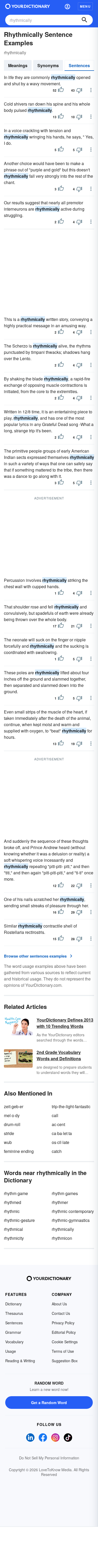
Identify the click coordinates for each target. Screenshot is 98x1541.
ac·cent (58, 1124)
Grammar (13, 1332)
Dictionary (13, 1303)
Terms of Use (63, 1351)
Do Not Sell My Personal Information (49, 1457)
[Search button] (84, 20)
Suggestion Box (65, 1360)
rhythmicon (62, 1238)
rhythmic (12, 1211)
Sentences (79, 65)
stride (9, 1133)
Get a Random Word (49, 1402)
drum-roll (12, 1124)
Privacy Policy (63, 1322)
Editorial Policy (64, 1332)
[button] (67, 6)
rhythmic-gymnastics (71, 1220)
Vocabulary (14, 1341)
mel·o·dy (12, 1115)
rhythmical (13, 1229)
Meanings (17, 65)
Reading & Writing (20, 1360)
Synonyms (48, 65)
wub (8, 1142)
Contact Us (61, 1313)
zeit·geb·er (13, 1106)
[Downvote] (79, 90)
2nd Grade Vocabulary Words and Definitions (59, 1055)
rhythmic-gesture (19, 1220)
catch (57, 1151)
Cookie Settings (65, 1341)
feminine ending (19, 1151)
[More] (91, 90)
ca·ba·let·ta (62, 1133)
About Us (59, 1303)
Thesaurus (14, 1313)
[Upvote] (61, 90)
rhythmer (60, 1202)
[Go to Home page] (27, 6)
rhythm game (16, 1193)
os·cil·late (60, 1142)
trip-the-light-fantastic (71, 1106)
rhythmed (12, 1202)
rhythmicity (14, 1238)
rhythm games (65, 1193)
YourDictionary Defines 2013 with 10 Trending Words (65, 1023)
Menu (85, 6)
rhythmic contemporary (73, 1211)
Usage (10, 1351)
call (55, 1115)
